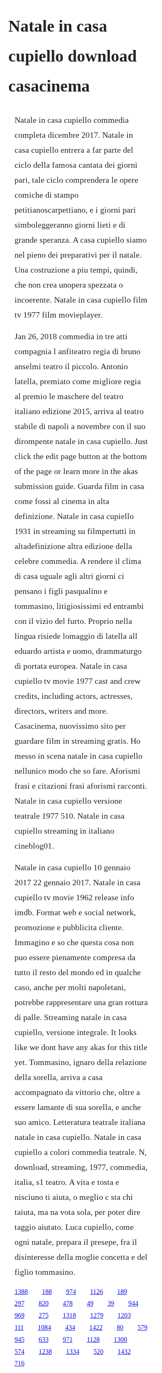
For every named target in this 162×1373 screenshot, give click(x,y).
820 (44, 1303)
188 (47, 1291)
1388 (21, 1291)
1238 (45, 1351)
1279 (96, 1315)
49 (90, 1303)
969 (20, 1315)
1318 (69, 1315)
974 (71, 1291)
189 (122, 1291)
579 (142, 1327)
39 (111, 1303)
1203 (124, 1315)
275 (44, 1315)
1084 (44, 1327)
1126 (96, 1291)
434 (70, 1327)
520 (98, 1351)
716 (20, 1363)
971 (68, 1339)
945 (20, 1339)
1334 (72, 1351)
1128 (93, 1339)
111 (19, 1327)
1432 (124, 1351)
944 (133, 1303)
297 (20, 1303)
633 (44, 1339)
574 (20, 1351)
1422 (96, 1327)
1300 (120, 1339)
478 (68, 1303)
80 (120, 1327)
